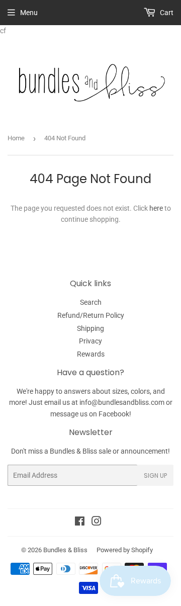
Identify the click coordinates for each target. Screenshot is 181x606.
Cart (165, 13)
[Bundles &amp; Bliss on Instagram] (97, 522)
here (156, 208)
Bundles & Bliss (65, 550)
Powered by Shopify (125, 550)
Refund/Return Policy (90, 315)
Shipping (90, 328)
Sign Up (155, 475)
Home (16, 138)
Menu (29, 13)
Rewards (91, 354)
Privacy (90, 341)
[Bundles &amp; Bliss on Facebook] (79, 522)
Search (91, 302)
